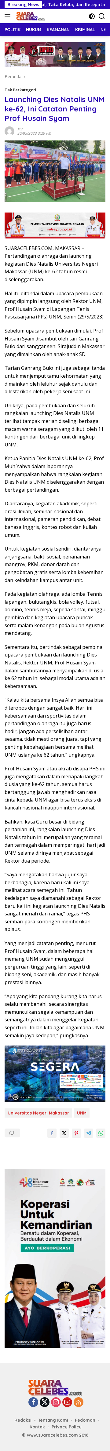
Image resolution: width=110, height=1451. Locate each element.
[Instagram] (56, 1402)
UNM (81, 1113)
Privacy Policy (67, 1427)
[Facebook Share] (52, 1133)
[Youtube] (67, 1402)
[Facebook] (33, 1402)
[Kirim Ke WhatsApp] (100, 1133)
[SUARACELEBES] (29, 16)
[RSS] (78, 1402)
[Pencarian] (101, 16)
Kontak (37, 1427)
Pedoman (85, 1420)
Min (20, 129)
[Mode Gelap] (91, 16)
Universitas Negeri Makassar (38, 1113)
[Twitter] (45, 1402)
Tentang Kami (53, 1420)
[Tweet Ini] (64, 1133)
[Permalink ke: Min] (9, 130)
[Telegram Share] (88, 1133)
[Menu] (9, 16)
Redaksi (22, 1420)
